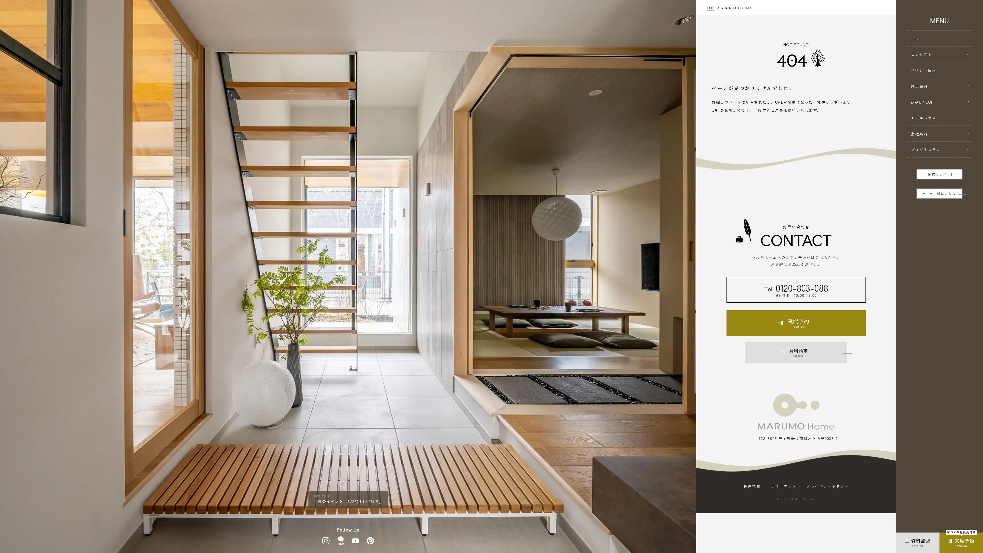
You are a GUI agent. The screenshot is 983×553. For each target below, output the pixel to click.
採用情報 (752, 486)
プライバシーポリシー (827, 486)
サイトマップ (783, 486)
